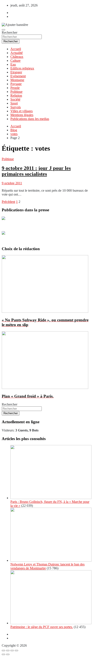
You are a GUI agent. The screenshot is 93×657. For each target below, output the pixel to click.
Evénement (18, 76)
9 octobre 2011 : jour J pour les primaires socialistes (36, 171)
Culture (15, 60)
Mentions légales (21, 115)
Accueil (15, 49)
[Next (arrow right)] (8, 654)
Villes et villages (21, 111)
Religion (16, 95)
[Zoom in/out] (16, 650)
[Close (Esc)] (3, 650)
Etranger (16, 72)
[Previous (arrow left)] (3, 654)
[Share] (8, 650)
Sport (14, 103)
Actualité (16, 53)
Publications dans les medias (29, 119)
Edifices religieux (22, 68)
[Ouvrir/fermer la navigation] (3, 29)
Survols (15, 107)
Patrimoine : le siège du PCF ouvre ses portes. (41, 627)
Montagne (17, 80)
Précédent (8, 202)
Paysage (16, 84)
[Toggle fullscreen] (12, 650)
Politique (16, 91)
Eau (13, 64)
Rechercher (9, 32)
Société (15, 99)
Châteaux (16, 56)
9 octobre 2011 (12, 183)
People (15, 88)
